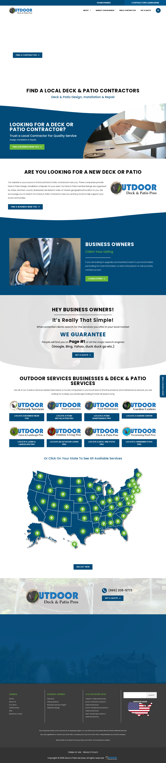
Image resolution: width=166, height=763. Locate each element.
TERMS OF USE (74, 752)
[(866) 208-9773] (104, 590)
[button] (158, 10)
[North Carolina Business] (127, 510)
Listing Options (53, 702)
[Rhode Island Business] (137, 490)
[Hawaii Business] (74, 544)
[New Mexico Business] (64, 519)
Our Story (13, 705)
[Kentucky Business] (111, 507)
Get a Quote (146, 10)
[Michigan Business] (110, 491)
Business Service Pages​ (56, 705)
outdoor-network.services (95, 699)
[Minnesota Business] (90, 485)
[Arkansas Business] (96, 518)
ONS (112, 758)
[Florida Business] (124, 533)
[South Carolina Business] (123, 516)
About (86, 10)
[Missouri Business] (95, 508)
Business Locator (15, 714)
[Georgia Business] (117, 521)
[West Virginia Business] (120, 504)
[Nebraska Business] (80, 499)
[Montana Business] (60, 481)
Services (50, 699)
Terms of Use (92, 740)
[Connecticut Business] (133, 491)
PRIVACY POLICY (90, 752)
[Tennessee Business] (110, 514)
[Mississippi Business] (103, 523)
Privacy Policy (80, 740)
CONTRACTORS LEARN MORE (145, 2)
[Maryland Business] (127, 498)
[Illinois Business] (102, 502)
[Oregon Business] (38, 487)
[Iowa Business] (93, 497)
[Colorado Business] (66, 506)
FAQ (10, 711)
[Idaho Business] (50, 490)
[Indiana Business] (109, 500)
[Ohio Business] (116, 498)
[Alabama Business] (110, 522)
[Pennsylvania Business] (125, 494)
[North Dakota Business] (78, 481)
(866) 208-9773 (120, 590)
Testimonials (14, 708)
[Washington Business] (40, 476)
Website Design (53, 708)
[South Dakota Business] (78, 490)
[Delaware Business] (132, 501)
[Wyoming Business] (63, 494)
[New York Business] (129, 485)
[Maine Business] (138, 475)
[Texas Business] (83, 531)
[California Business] (35, 508)
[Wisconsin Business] (98, 488)
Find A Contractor (127, 10)
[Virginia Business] (128, 503)
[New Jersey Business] (132, 496)
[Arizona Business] (51, 517)
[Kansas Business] (82, 509)
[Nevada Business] (43, 501)
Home (11, 699)
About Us (12, 702)
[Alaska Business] (37, 533)
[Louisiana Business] (97, 530)
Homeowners (104, 2)
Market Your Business (105, 10)
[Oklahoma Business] (84, 518)
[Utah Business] (53, 505)
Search (151, 695)
